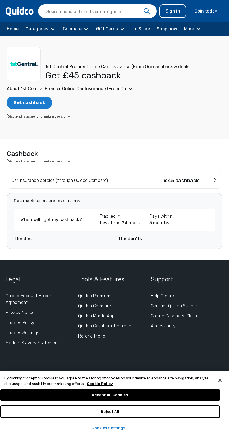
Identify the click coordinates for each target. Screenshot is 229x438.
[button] (114, 88)
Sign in (173, 11)
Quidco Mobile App (96, 316)
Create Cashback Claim (174, 316)
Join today (206, 11)
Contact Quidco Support (175, 305)
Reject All (110, 412)
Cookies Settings (22, 332)
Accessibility (163, 326)
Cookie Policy (100, 384)
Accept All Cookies (110, 395)
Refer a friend (91, 336)
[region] (114, 404)
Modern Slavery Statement (32, 342)
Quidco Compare (94, 305)
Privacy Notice (20, 312)
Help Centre (162, 295)
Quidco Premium (94, 295)
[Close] (220, 380)
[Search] (147, 11)
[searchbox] (97, 11)
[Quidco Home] (20, 11)
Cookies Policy (20, 322)
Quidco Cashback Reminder (105, 326)
